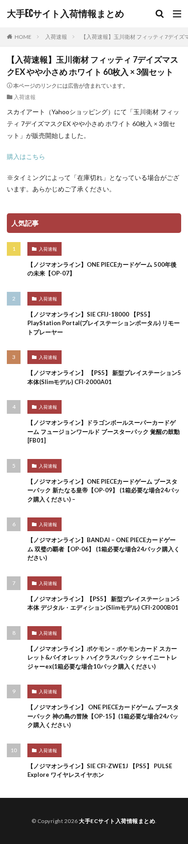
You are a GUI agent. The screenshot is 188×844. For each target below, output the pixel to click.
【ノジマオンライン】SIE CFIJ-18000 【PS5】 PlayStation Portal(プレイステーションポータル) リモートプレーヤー (103, 323)
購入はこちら (26, 156)
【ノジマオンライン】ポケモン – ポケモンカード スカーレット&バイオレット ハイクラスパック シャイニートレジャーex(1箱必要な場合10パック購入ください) (102, 657)
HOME (23, 36)
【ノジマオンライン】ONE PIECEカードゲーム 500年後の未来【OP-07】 (102, 269)
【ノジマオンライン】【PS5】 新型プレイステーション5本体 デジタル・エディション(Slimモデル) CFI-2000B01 (103, 603)
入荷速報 (56, 36)
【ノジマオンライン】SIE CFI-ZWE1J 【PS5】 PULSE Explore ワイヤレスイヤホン (99, 770)
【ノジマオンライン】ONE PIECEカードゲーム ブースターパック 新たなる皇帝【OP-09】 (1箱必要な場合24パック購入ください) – (103, 490)
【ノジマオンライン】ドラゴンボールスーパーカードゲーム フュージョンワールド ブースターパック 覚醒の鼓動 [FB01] (103, 431)
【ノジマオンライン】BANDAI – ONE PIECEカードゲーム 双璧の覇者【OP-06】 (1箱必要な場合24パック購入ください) (103, 548)
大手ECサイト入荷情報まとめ (65, 13)
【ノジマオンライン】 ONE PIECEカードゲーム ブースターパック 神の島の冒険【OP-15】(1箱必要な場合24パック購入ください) (103, 715)
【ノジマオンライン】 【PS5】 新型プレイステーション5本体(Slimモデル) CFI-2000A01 (104, 377)
